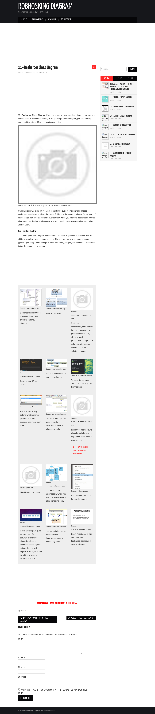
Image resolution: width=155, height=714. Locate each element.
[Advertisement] (77, 44)
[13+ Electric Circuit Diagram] (105, 99)
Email (22, 667)
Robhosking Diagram (45, 6)
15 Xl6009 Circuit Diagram (79, 618)
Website (22, 677)
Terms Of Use (66, 19)
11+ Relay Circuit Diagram (120, 144)
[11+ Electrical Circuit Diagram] (105, 108)
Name (21, 658)
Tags (130, 78)
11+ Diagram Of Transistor (120, 125)
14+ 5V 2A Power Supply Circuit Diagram (35, 619)
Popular (107, 78)
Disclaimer (52, 19)
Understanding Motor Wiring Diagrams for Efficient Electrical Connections (121, 87)
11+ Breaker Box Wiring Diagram (122, 135)
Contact (24, 19)
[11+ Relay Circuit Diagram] (105, 146)
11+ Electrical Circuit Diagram (122, 107)
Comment (23, 639)
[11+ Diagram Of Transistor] (105, 127)
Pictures (24, 611)
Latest (119, 78)
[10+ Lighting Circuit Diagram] (105, 118)
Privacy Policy (37, 19)
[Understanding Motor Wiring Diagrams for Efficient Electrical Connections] (105, 86)
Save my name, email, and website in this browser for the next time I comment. (53, 691)
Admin (45, 72)
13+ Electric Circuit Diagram (121, 97)
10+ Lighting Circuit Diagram (121, 116)
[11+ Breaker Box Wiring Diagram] (105, 136)
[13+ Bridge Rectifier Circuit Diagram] (105, 155)
